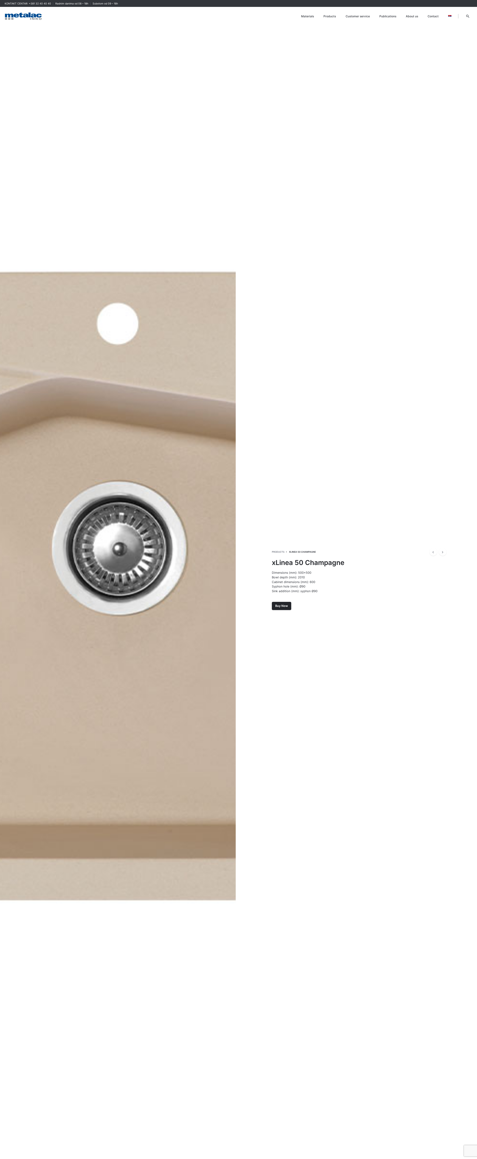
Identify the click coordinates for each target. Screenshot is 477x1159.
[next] (442, 552)
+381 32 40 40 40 (40, 3)
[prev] (433, 552)
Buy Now (281, 606)
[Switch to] (449, 16)
